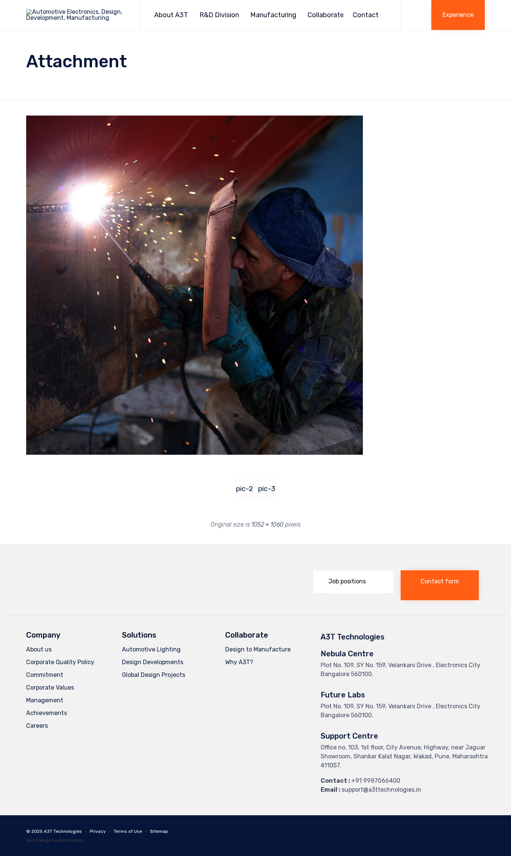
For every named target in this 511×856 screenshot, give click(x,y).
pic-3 (266, 488)
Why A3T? (239, 662)
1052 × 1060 (267, 524)
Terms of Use (128, 831)
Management (44, 700)
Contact (366, 15)
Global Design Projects (153, 674)
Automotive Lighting (151, 649)
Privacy (98, 831)
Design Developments (152, 662)
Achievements (46, 713)
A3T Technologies (63, 831)
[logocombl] (69, 590)
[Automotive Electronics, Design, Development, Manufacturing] (77, 15)
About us (39, 649)
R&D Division (219, 15)
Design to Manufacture (258, 649)
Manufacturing (273, 15)
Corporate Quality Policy (60, 662)
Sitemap (159, 831)
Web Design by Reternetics (55, 840)
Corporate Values (50, 687)
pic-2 (244, 488)
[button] (458, 15)
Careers (37, 725)
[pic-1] (194, 453)
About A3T (171, 15)
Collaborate (325, 15)
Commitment (44, 674)
